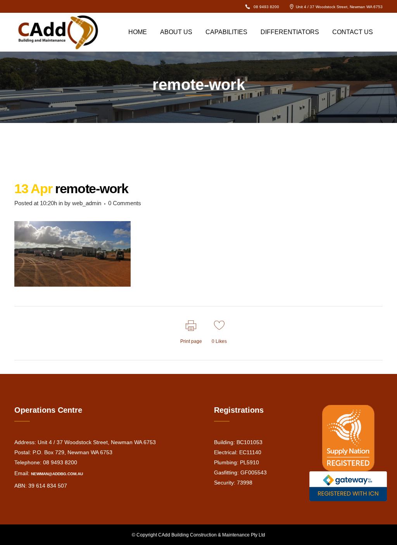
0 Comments (124, 203)
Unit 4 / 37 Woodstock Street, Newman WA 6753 (339, 7)
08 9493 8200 (266, 7)
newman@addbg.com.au (57, 474)
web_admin (86, 203)
